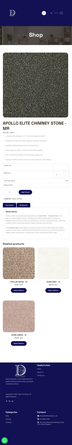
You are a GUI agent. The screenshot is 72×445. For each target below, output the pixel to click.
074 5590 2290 (44, 419)
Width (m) (7, 173)
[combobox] (60, 174)
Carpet (14, 199)
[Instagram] (9, 401)
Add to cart (25, 192)
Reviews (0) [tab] (23, 205)
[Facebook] (7, 401)
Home (39, 369)
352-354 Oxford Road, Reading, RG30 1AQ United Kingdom (50, 423)
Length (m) (7, 165)
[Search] (44, 13)
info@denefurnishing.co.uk (48, 416)
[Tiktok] (12, 401)
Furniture (9, 422)
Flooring (19, 199)
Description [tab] (9, 205)
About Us (40, 372)
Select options (19, 290)
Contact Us (40, 375)
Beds (7, 416)
